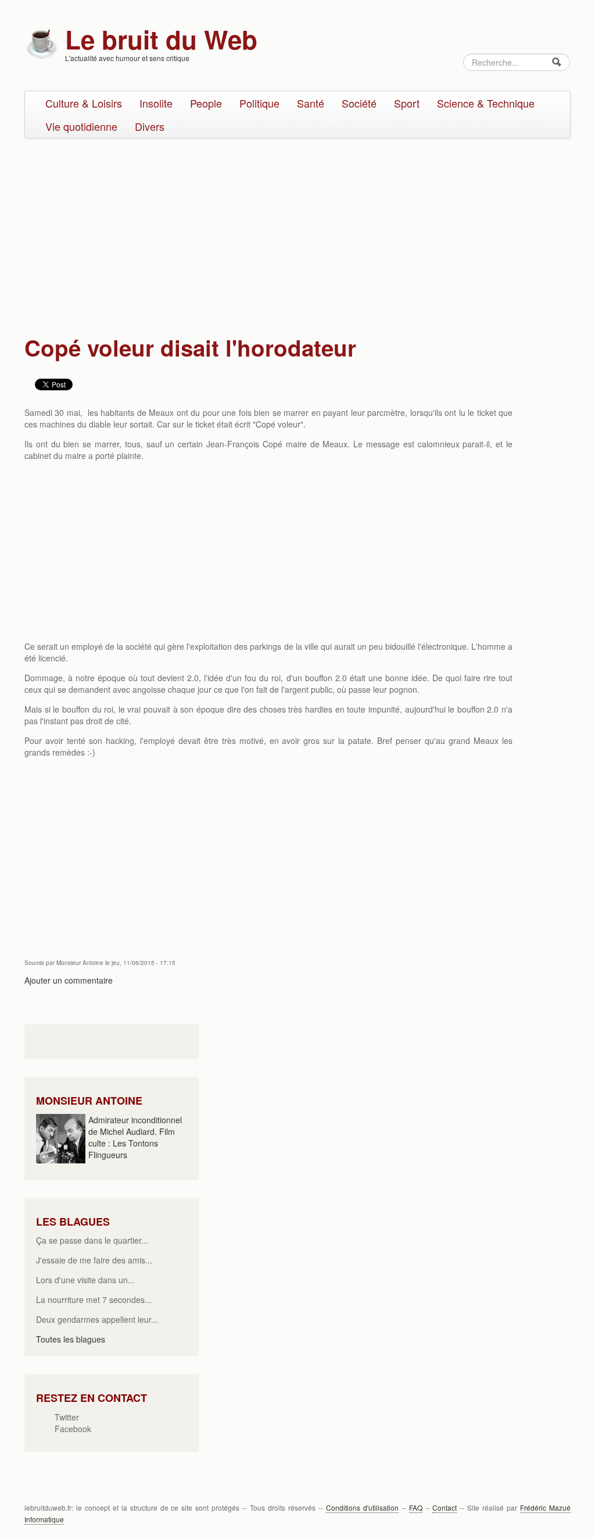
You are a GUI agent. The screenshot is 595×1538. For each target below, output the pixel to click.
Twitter (67, 1417)
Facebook (73, 1428)
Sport (407, 103)
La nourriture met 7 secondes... (94, 1299)
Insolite (156, 103)
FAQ (415, 1507)
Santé (310, 103)
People (206, 103)
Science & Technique (486, 103)
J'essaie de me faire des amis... (94, 1260)
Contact (444, 1507)
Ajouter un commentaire (68, 980)
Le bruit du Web (161, 39)
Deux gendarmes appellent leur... (97, 1319)
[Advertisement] (297, 231)
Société (359, 103)
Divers (149, 126)
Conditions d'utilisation (362, 1507)
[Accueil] (41, 42)
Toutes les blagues (70, 1339)
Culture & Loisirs (83, 103)
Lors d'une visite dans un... (85, 1280)
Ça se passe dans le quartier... (92, 1240)
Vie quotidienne (81, 126)
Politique (259, 103)
